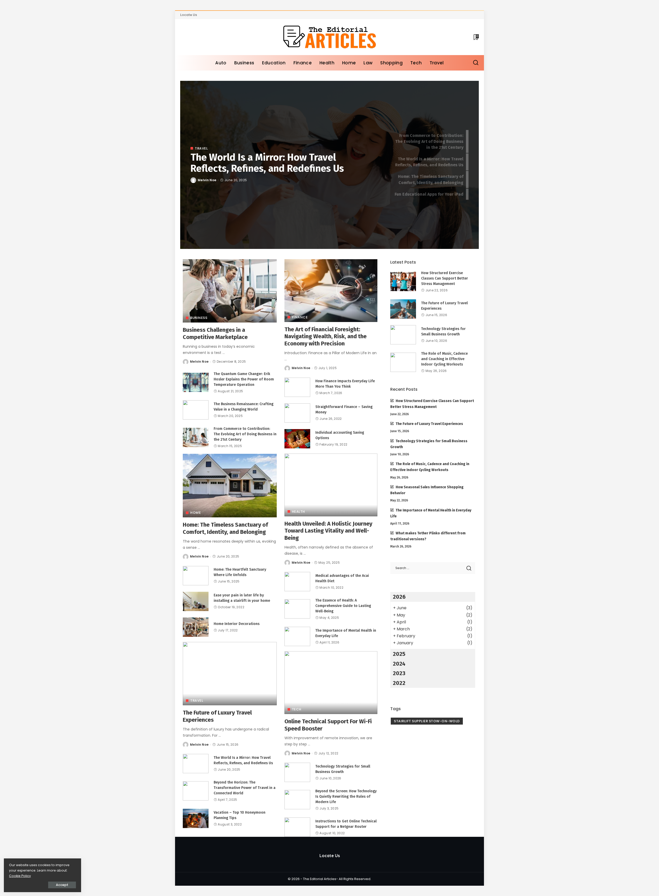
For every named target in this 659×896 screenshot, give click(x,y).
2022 (399, 683)
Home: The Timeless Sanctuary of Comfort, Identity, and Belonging (225, 528)
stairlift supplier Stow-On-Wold (427, 721)
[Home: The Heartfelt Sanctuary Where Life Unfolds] (196, 575)
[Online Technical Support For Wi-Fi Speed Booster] (330, 682)
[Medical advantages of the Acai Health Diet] (297, 581)
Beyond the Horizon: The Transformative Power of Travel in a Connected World (244, 787)
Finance (300, 317)
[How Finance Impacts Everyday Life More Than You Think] (297, 387)
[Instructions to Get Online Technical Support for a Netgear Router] (297, 827)
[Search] (476, 63)
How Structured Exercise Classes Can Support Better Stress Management (444, 278)
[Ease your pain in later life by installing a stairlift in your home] (196, 601)
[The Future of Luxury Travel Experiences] (230, 674)
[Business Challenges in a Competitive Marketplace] (230, 291)
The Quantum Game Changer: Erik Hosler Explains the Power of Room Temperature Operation (244, 379)
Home (195, 512)
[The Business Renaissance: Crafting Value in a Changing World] (196, 410)
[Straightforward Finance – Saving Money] (297, 413)
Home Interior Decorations (236, 624)
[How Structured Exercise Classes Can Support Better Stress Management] (403, 281)
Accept (62, 884)
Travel (201, 148)
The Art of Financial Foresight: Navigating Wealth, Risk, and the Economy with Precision (325, 336)
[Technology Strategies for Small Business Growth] (297, 772)
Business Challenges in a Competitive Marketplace (215, 333)
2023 (399, 673)
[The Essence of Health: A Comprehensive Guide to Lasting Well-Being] (297, 609)
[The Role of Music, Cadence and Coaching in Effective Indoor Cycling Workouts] (403, 362)
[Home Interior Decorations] (196, 627)
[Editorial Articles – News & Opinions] (329, 37)
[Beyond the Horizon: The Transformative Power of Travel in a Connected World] (196, 791)
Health (298, 511)
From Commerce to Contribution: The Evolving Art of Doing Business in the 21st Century (245, 434)
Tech (296, 709)
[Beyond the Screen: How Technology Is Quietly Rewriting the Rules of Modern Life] (297, 799)
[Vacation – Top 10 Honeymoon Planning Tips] (196, 818)
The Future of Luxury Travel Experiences (429, 424)
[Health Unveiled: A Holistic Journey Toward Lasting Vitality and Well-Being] (330, 485)
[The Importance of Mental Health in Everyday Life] (297, 636)
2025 (399, 653)
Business (198, 317)
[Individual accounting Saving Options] (297, 438)
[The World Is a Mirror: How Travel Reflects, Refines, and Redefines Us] (196, 763)
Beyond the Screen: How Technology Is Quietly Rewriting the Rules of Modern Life (346, 796)
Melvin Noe (207, 180)
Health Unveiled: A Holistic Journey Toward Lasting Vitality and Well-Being (328, 530)
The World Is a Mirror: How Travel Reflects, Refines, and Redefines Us (267, 163)
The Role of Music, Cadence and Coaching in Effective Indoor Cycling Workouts (444, 359)
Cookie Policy (20, 876)
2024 (399, 663)
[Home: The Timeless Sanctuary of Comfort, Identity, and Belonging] (230, 485)
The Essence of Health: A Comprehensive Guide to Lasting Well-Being (343, 605)
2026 (399, 596)
